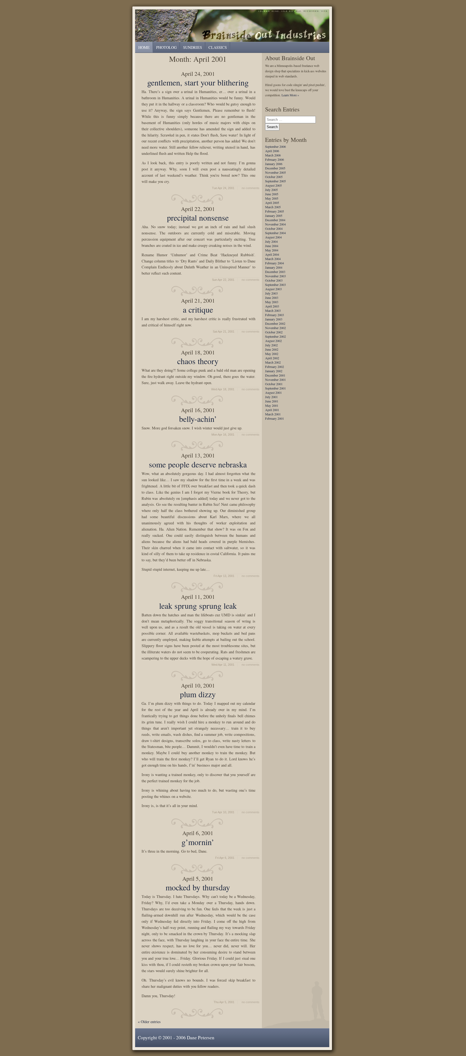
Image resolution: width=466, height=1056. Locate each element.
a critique (198, 309)
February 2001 (274, 418)
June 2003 (271, 297)
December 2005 (275, 168)
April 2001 (272, 410)
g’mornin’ (197, 841)
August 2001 (273, 392)
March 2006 (273, 155)
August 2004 (273, 237)
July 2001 (271, 397)
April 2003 (272, 306)
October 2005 (274, 177)
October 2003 (274, 280)
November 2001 (275, 379)
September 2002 (275, 336)
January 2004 (273, 267)
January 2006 (273, 164)
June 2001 (271, 401)
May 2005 (271, 198)
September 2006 (275, 146)
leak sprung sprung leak (198, 605)
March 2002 (273, 362)
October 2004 (274, 228)
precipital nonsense (198, 217)
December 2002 (275, 323)
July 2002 (271, 345)
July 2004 (271, 241)
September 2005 (275, 181)
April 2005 (272, 202)
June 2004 (271, 246)
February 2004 (274, 263)
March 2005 (273, 207)
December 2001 (275, 375)
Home (144, 47)
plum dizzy (198, 694)
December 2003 (275, 271)
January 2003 (273, 319)
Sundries (192, 47)
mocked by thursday (198, 887)
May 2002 (271, 353)
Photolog (166, 47)
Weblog (233, 25)
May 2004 (271, 250)
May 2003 (271, 302)
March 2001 (273, 414)
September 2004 (275, 233)
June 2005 (271, 194)
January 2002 (273, 371)
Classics (217, 47)
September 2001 (275, 388)
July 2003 (271, 293)
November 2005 (275, 172)
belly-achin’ (198, 418)
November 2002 (275, 328)
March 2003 (273, 310)
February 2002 (274, 366)
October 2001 (274, 384)
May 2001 (271, 405)
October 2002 (274, 332)
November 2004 (275, 224)
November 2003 (275, 276)
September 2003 (275, 284)
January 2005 (273, 215)
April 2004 (272, 254)
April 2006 (272, 151)
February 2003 (274, 315)
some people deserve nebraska (198, 464)
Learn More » (290, 95)
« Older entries (149, 1021)
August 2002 (273, 341)
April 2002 (272, 358)
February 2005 (274, 211)
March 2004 (273, 259)
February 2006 (274, 159)
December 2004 (275, 220)
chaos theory (197, 361)
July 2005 (271, 189)
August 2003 (273, 289)
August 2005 (273, 185)
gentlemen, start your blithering (198, 82)
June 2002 (271, 349)
